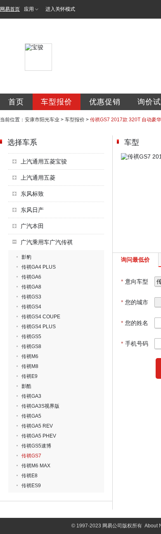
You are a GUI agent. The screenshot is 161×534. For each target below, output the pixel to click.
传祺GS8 (31, 346)
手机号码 (134, 343)
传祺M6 (29, 356)
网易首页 (10, 9)
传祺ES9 (31, 485)
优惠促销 (105, 102)
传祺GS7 (31, 456)
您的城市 (134, 302)
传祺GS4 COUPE (40, 317)
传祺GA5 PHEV (38, 436)
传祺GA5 (31, 416)
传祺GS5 (31, 336)
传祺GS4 (31, 307)
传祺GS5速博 (36, 446)
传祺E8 (29, 476)
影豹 (26, 257)
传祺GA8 (31, 287)
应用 (29, 9)
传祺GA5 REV (37, 426)
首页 (16, 102)
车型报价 (56, 102)
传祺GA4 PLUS (38, 267)
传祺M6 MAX (35, 466)
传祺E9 (29, 376)
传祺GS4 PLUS (38, 327)
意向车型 (134, 281)
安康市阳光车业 (42, 120)
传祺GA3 (31, 396)
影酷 (26, 386)
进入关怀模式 (60, 9)
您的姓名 (134, 323)
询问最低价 (135, 259)
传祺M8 (29, 366)
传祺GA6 (31, 277)
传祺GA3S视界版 (40, 406)
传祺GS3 (31, 297)
